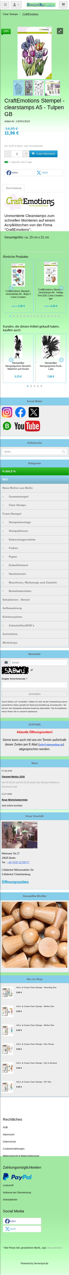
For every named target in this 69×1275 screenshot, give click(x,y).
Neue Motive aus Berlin (17, 487)
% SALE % (9, 471)
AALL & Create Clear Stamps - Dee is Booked (36, 1063)
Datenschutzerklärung (39, 705)
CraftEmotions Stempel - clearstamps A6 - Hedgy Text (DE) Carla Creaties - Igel (51, 294)
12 (48, 316)
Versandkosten (36, 146)
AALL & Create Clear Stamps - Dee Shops (35, 1044)
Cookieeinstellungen (14, 1148)
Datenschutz (9, 1141)
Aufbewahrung (12, 608)
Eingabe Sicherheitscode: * (14, 679)
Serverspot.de (41, 1263)
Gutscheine (10, 633)
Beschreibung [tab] (13, 188)
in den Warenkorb (45, 153)
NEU (5, 479)
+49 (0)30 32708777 (18, 862)
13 (52, 316)
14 (55, 316)
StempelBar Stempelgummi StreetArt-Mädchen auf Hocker (18, 366)
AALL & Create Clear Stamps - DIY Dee (33, 1082)
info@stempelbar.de (51, 744)
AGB (5, 1127)
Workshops (9, 642)
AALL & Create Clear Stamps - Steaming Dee (36, 987)
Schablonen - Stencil (16, 599)
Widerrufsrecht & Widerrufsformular (21, 1156)
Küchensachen (12, 616)
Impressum (8, 1134)
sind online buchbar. (12, 805)
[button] (19, 173)
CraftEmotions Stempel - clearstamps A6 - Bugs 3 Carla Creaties (18, 294)
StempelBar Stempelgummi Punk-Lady (51, 366)
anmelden (35, 693)
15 (58, 316)
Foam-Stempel (11, 513)
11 (45, 316)
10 (41, 316)
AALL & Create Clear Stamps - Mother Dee (35, 1006)
